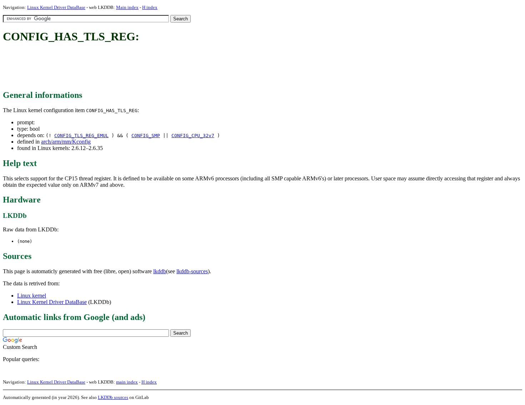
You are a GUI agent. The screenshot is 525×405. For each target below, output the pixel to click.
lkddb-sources (192, 271)
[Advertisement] (133, 67)
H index (150, 7)
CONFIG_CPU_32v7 (192, 135)
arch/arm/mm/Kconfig (66, 142)
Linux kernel (31, 295)
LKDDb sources (113, 397)
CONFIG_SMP (145, 135)
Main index (127, 7)
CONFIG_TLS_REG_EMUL (81, 135)
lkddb (159, 271)
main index (127, 382)
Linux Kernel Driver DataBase (56, 7)
